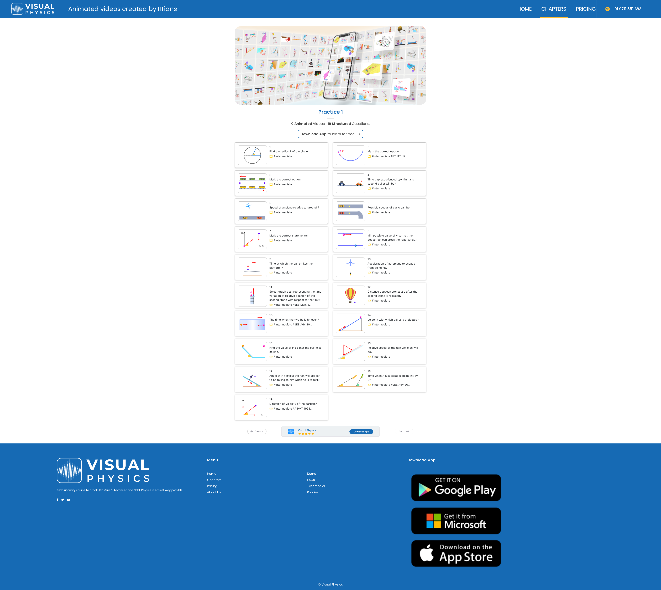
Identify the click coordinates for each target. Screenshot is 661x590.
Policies (312, 492)
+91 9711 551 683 (626, 9)
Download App (361, 431)
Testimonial (316, 486)
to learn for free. (328, 134)
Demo (311, 473)
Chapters (553, 9)
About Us (214, 492)
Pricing (586, 9)
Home (524, 9)
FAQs (311, 480)
